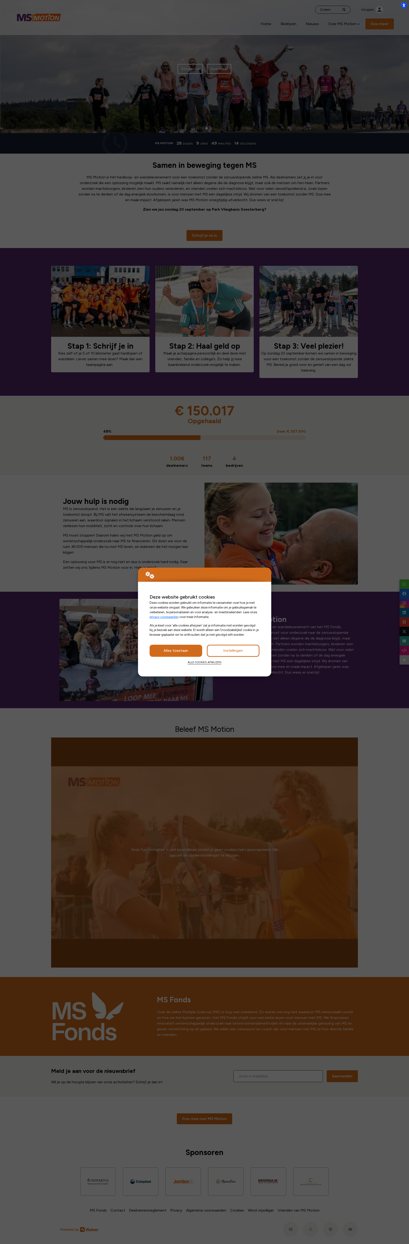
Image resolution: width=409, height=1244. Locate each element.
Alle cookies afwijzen (204, 662)
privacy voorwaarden (164, 617)
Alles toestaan (176, 650)
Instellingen (233, 650)
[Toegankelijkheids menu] (404, 5)
